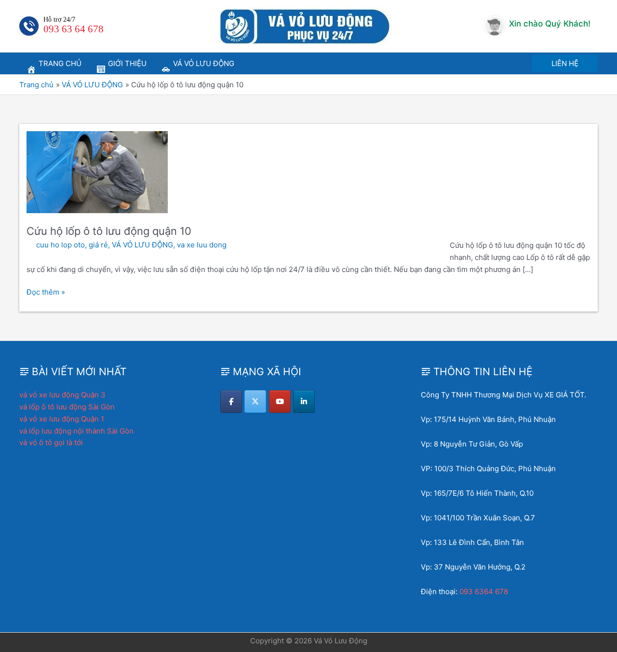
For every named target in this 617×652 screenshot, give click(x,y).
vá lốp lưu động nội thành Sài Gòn (76, 430)
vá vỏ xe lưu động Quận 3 (62, 394)
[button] (565, 63)
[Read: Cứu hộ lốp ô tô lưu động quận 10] (97, 171)
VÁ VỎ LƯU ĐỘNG (142, 244)
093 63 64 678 (73, 29)
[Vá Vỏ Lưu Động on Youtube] (280, 401)
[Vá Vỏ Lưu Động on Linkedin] (304, 401)
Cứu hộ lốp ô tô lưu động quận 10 (109, 231)
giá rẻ (98, 244)
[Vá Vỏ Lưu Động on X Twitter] (255, 401)
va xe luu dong (202, 244)
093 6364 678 (483, 591)
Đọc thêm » (46, 293)
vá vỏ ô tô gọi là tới (51, 442)
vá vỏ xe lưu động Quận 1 (61, 418)
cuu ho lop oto (60, 244)
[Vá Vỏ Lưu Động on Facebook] (231, 401)
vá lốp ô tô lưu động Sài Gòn (67, 406)
